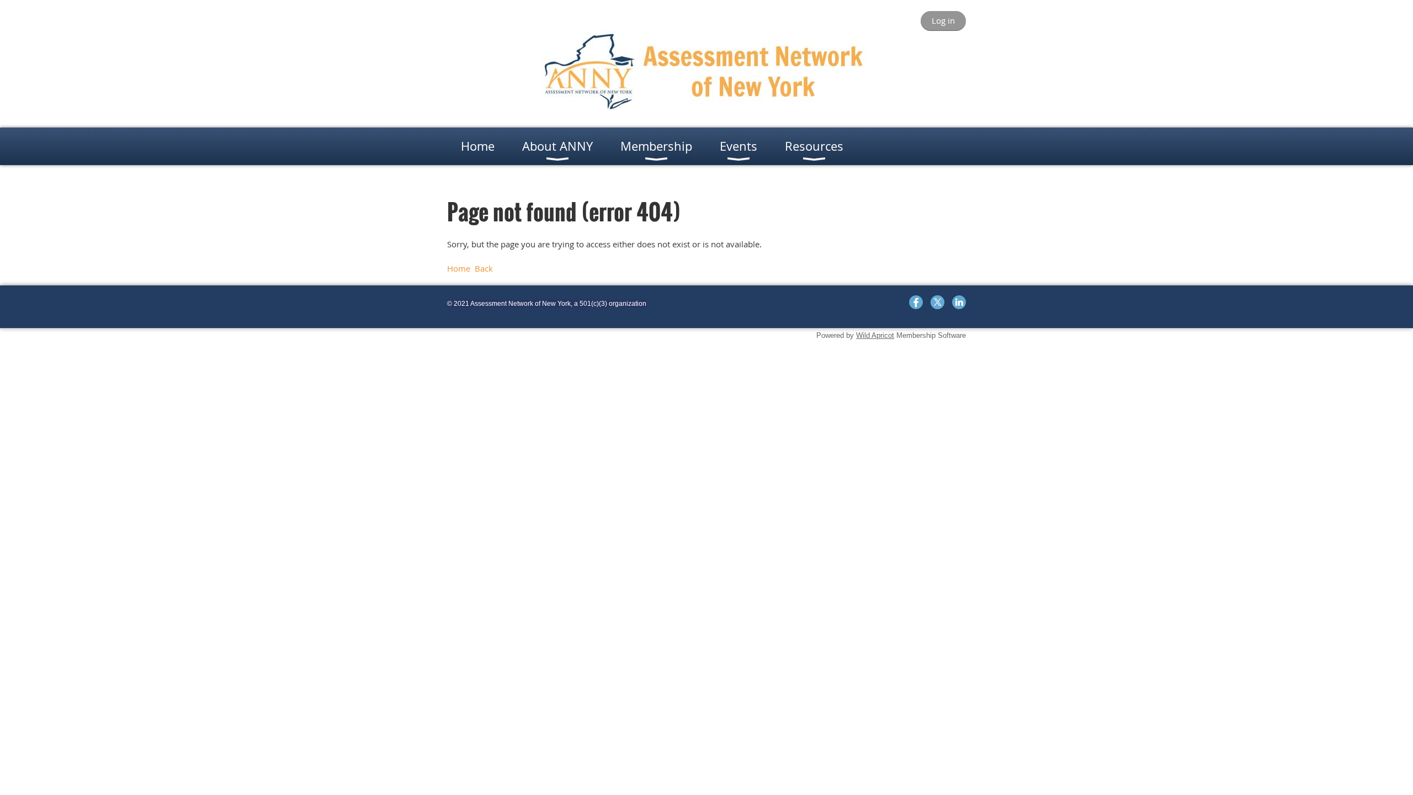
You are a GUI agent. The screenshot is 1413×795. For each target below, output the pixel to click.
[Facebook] (916, 302)
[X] (937, 302)
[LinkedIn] (959, 302)
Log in (943, 20)
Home (458, 268)
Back (484, 268)
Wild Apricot (875, 335)
